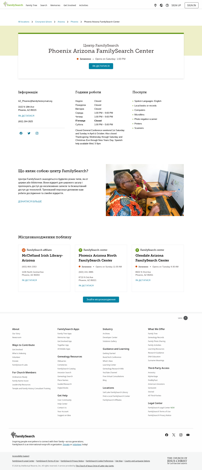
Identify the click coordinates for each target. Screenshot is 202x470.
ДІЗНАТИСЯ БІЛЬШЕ (30, 201)
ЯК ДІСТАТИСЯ (101, 66)
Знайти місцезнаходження (101, 299)
